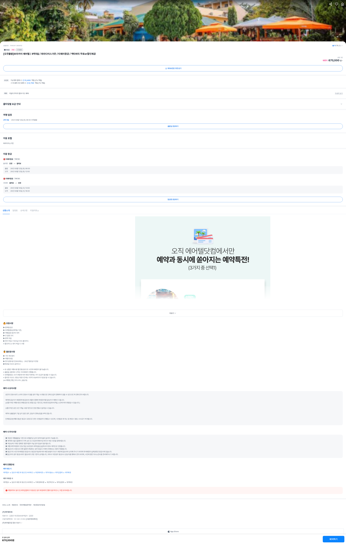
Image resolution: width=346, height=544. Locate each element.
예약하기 (334, 539)
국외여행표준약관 (25, 505)
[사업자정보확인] (31, 519)
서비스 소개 (6, 505)
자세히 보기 (339, 93)
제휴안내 (15, 505)
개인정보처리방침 (39, 505)
